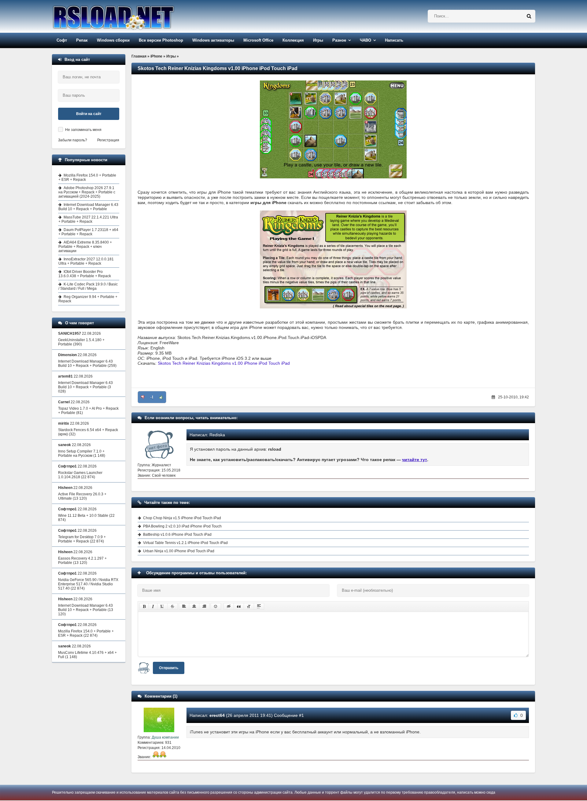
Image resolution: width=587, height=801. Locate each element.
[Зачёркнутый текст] (172, 606)
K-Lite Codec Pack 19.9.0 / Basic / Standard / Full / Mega (88, 286)
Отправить (168, 668)
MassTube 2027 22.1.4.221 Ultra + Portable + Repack (88, 219)
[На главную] (129, 16)
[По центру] (194, 606)
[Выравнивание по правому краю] (204, 606)
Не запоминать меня (83, 130)
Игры (318, 40)
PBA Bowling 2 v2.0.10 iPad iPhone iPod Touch (182, 526)
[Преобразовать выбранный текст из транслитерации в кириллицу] (249, 606)
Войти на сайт (89, 114)
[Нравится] (161, 397)
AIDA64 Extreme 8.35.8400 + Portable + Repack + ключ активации (85, 246)
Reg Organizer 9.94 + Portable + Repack (87, 299)
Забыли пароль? (72, 140)
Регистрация (108, 140)
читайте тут (414, 459)
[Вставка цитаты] (239, 606)
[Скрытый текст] (228, 606)
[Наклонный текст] (153, 606)
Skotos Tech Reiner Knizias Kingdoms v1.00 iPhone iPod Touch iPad (224, 363)
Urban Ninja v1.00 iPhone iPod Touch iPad (178, 551)
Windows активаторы (213, 40)
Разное (339, 40)
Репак (82, 40)
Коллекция (293, 40)
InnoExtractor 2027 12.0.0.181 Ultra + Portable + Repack (86, 261)
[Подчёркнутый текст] (162, 606)
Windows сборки (113, 40)
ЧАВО (365, 40)
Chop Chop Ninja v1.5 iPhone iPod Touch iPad (182, 518)
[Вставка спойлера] (259, 606)
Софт (62, 40)
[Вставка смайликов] (216, 606)
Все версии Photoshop (161, 40)
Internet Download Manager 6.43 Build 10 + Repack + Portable (88, 207)
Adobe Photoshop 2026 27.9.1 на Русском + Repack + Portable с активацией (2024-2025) (86, 192)
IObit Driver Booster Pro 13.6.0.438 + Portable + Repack (84, 274)
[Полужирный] (144, 606)
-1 (151, 397)
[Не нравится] (143, 397)
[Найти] (529, 16)
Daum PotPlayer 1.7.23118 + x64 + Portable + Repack (88, 232)
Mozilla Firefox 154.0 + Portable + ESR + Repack (87, 177)
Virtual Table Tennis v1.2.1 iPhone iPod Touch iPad (185, 543)
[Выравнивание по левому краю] (184, 606)
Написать (394, 40)
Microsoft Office (258, 40)
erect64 (217, 715)
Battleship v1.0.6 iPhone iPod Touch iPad (177, 534)
